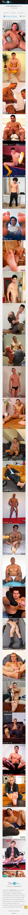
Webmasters (14, 913)
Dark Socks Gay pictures (14, 910)
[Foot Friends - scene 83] (14, 350)
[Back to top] (25, 907)
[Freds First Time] (14, 98)
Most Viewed (21, 12)
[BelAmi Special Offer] (14, 877)
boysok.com (18, 886)
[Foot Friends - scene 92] (14, 35)
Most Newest (6, 12)
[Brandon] (14, 791)
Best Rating (13, 12)
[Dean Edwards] (14, 130)
